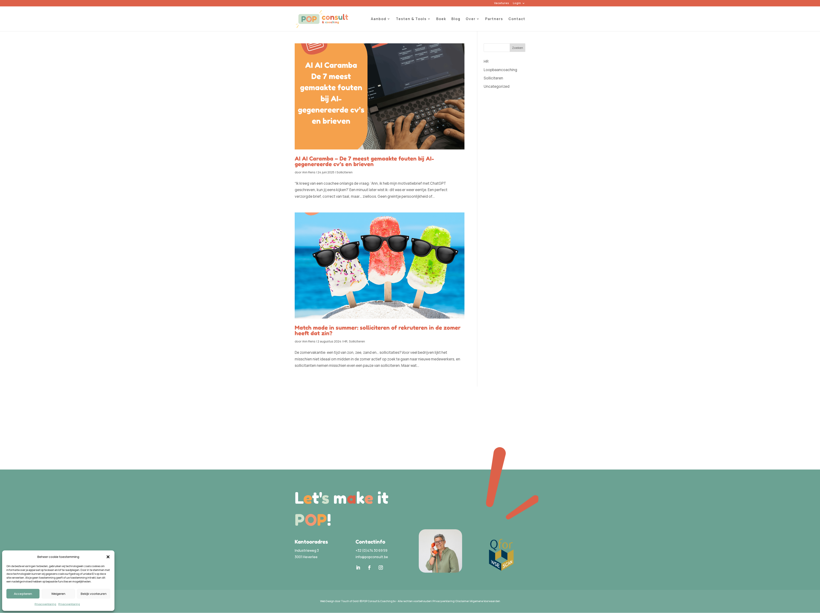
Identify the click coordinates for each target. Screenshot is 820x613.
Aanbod (378, 19)
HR (345, 341)
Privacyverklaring (45, 604)
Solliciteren (345, 172)
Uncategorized (497, 86)
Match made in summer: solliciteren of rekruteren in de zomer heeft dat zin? (378, 330)
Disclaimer (462, 601)
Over (471, 19)
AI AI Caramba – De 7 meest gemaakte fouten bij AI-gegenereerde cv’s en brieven (364, 161)
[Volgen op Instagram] (380, 567)
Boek (441, 19)
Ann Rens (308, 172)
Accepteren (23, 593)
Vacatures (501, 3)
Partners (494, 19)
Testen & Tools (411, 19)
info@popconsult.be (372, 556)
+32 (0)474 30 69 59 (371, 550)
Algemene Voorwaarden (485, 601)
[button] (108, 557)
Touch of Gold (349, 601)
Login (517, 3)
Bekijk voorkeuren (94, 593)
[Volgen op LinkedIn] (358, 567)
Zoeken (517, 48)
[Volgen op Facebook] (369, 567)
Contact (516, 19)
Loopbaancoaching (500, 69)
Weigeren (58, 593)
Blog (455, 19)
